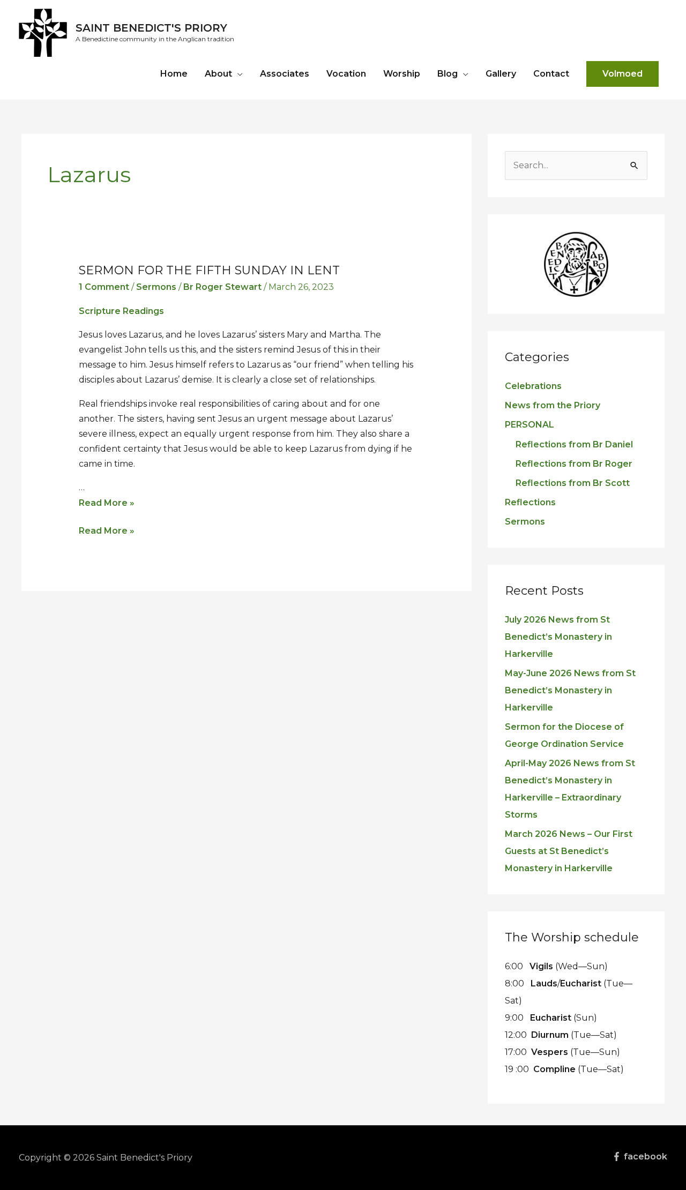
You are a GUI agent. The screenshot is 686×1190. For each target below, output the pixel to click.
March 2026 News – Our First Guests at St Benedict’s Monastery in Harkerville (568, 851)
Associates (284, 74)
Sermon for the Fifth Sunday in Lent (209, 270)
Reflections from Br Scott (573, 483)
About (218, 74)
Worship (401, 74)
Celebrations (533, 386)
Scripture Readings (121, 311)
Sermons (156, 287)
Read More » (107, 503)
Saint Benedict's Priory (151, 27)
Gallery (501, 74)
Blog (447, 74)
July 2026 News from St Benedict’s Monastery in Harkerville (558, 637)
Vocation (346, 74)
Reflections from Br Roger (574, 464)
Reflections (530, 502)
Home (174, 74)
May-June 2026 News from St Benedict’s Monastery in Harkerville (570, 690)
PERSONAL (529, 425)
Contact (551, 74)
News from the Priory (552, 405)
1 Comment (104, 287)
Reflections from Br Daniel (574, 444)
